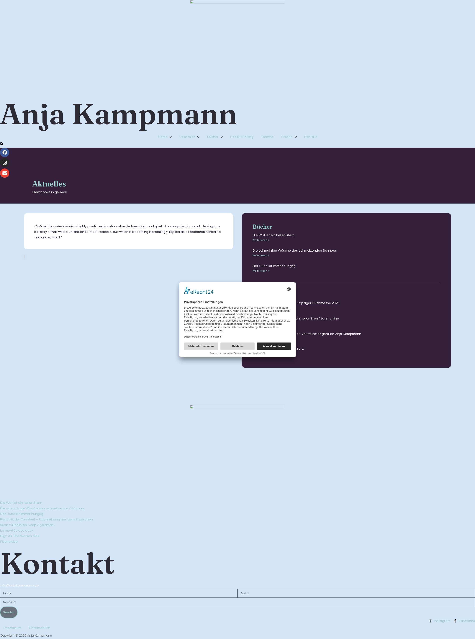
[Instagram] (4, 162)
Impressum (13, 628)
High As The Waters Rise (20, 536)
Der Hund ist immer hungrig (274, 266)
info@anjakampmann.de (19, 585)
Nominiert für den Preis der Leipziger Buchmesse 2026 (296, 303)
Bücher (213, 137)
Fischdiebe (9, 541)
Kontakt (310, 137)
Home (163, 137)
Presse (287, 137)
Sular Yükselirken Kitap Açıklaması (27, 525)
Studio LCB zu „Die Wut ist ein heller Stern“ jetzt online (296, 318)
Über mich (187, 137)
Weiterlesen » (261, 240)
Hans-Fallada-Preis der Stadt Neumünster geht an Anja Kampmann (307, 334)
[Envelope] (4, 173)
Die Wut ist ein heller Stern (274, 235)
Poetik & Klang (241, 137)
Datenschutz (39, 628)
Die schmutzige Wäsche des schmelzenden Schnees (295, 250)
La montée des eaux (16, 530)
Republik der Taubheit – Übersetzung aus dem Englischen (46, 519)
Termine (267, 137)
